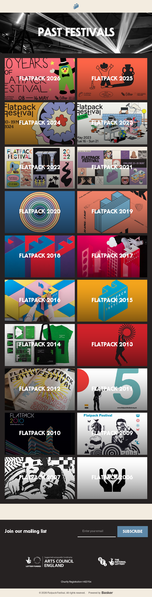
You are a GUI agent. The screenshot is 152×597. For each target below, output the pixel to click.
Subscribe (132, 531)
